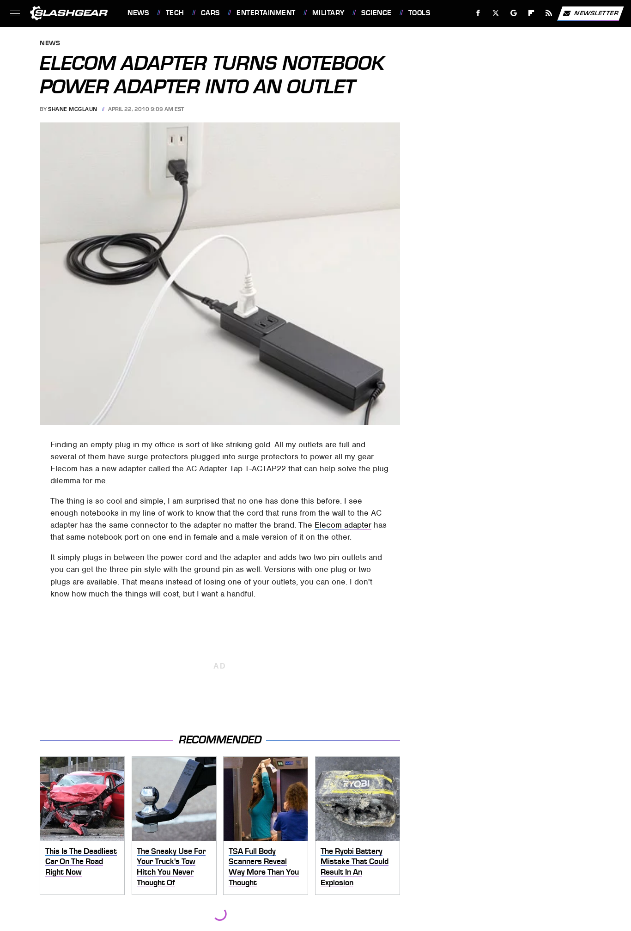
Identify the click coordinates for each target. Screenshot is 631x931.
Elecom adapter (343, 525)
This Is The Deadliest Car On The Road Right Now (81, 861)
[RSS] (549, 13)
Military (328, 13)
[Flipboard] (531, 13)
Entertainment (266, 13)
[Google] (514, 13)
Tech (175, 13)
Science (376, 13)
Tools (419, 13)
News (138, 13)
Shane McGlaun (72, 109)
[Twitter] (496, 13)
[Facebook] (478, 13)
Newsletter (596, 12)
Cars (210, 13)
